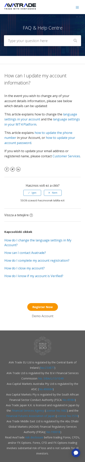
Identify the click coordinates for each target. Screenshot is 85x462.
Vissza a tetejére (16, 215)
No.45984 (68, 400)
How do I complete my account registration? (36, 260)
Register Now (42, 307)
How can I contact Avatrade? (25, 253)
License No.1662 (56, 410)
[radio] (32, 193)
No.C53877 (47, 368)
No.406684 (46, 389)
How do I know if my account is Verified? (33, 276)
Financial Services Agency (28, 410)
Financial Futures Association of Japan (30, 416)
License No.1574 (67, 416)
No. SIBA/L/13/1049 (51, 378)
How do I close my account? (24, 268)
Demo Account (42, 316)
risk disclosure (34, 437)
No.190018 (52, 432)
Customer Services (66, 156)
